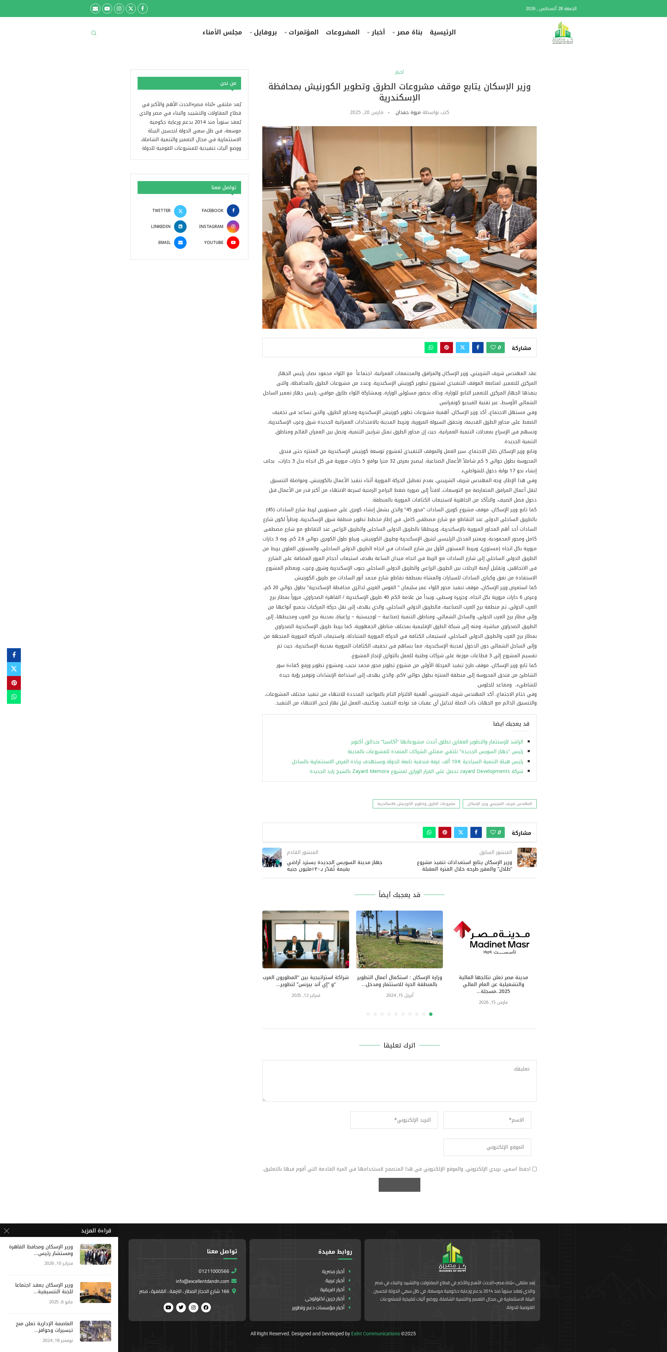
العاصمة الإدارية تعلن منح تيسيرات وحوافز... (44, 1327)
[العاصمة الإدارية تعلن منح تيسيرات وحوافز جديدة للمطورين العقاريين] (95, 1331)
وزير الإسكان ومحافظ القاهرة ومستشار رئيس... (41, 1250)
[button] (272, 963)
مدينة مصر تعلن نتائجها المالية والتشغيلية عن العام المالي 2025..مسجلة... (493, 984)
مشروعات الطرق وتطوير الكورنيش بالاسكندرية (416, 803)
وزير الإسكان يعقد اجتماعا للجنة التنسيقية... (44, 1288)
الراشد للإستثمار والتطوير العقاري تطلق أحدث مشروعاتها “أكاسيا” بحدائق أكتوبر (436, 742)
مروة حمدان (408, 112)
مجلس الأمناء (222, 32)
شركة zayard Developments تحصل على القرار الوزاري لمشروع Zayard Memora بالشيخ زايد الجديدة (416, 771)
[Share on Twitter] (462, 347)
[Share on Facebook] (478, 347)
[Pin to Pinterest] (446, 347)
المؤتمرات (304, 32)
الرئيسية (443, 32)
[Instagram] (119, 8)
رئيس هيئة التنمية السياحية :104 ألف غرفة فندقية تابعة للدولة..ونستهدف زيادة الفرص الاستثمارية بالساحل (407, 761)
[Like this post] (493, 347)
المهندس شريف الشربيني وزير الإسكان (499, 803)
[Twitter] (131, 8)
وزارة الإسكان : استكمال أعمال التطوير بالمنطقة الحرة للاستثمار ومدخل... (399, 981)
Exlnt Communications (375, 1333)
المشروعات (343, 32)
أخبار (378, 32)
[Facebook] (143, 8)
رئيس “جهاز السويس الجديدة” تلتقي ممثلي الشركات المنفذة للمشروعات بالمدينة (433, 751)
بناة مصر (409, 32)
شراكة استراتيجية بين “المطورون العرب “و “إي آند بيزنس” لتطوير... (306, 981)
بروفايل (265, 32)
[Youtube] (107, 8)
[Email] (95, 8)
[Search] (93, 35)
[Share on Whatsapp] (431, 347)
